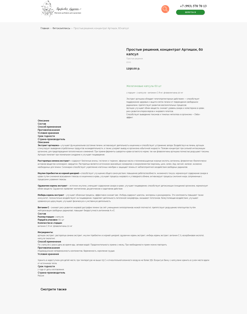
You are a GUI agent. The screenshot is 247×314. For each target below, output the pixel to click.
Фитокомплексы (61, 28)
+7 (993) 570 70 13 (193, 5)
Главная (45, 28)
